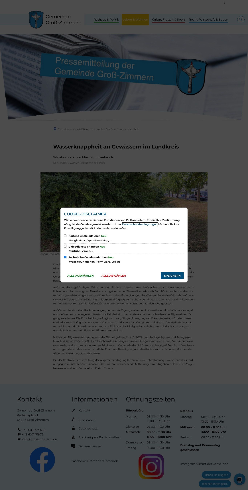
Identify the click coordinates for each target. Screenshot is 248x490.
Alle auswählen (80, 275)
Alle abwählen (113, 275)
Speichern (172, 275)
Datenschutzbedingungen (140, 224)
